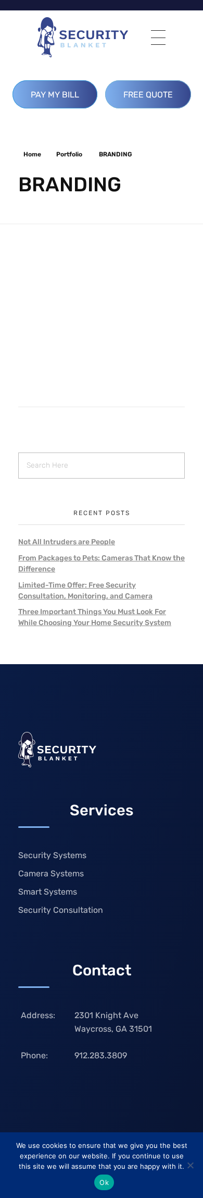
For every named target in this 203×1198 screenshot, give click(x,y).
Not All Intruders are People (66, 541)
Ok (104, 1182)
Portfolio (69, 154)
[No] (190, 1165)
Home (32, 154)
